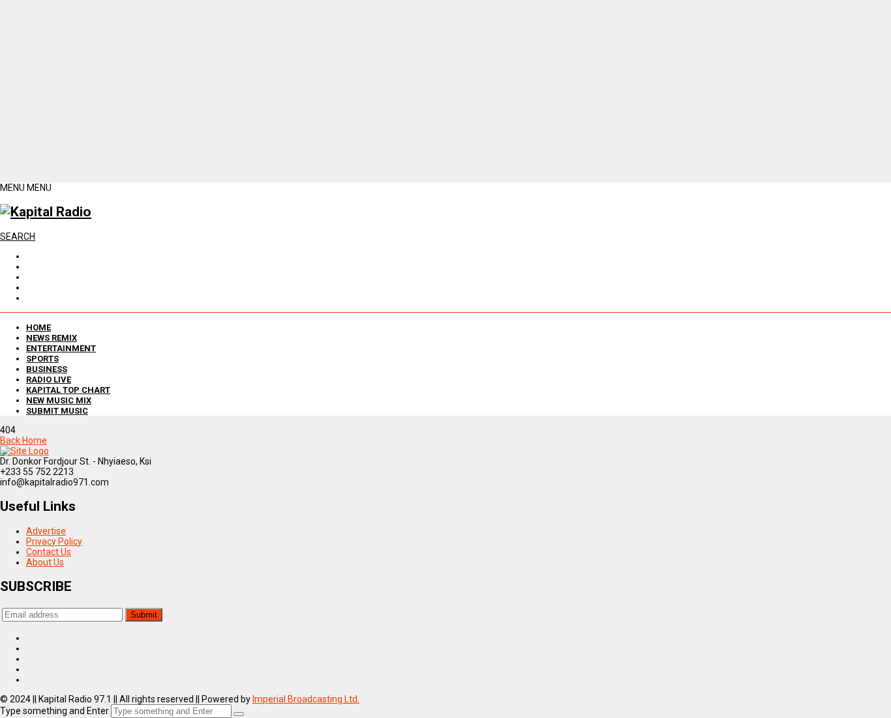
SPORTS (42, 359)
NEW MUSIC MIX (58, 400)
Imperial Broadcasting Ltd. (305, 699)
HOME (38, 327)
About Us (45, 562)
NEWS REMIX (51, 338)
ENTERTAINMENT (61, 348)
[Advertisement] (391, 91)
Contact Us (48, 552)
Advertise (46, 531)
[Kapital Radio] (45, 212)
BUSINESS (46, 369)
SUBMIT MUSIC (57, 411)
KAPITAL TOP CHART (68, 390)
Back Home (23, 440)
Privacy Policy (54, 541)
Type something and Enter (54, 711)
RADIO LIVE (48, 379)
